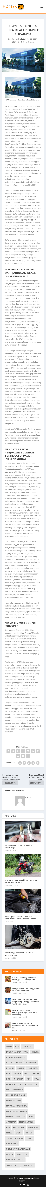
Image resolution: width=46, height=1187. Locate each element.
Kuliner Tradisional (15, 1095)
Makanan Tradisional (16, 1106)
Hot (24, 1030)
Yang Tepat (28, 1165)
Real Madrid (19, 1127)
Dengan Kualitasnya (16, 1057)
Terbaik (28, 1133)
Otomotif (15, 42)
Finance (17, 1073)
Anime (9, 1046)
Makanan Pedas (13, 1100)
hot (8, 1079)
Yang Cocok (21, 1154)
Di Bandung (31, 1063)
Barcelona (27, 1046)
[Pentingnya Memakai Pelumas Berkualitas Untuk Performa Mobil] (23, 901)
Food (24, 993)
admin (22, 39)
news (30, 1116)
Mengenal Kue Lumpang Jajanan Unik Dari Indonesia (26, 989)
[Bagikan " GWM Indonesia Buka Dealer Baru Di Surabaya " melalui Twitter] (13, 751)
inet (28, 1079)
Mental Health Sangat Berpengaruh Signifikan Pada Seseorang (24, 1012)
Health (25, 982)
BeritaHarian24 (26, 1178)
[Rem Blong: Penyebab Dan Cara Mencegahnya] (23, 937)
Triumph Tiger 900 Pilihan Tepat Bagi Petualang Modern (22, 881)
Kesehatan (11, 1084)
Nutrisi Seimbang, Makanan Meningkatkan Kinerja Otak (24, 978)
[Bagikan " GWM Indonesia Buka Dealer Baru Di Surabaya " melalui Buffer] (37, 751)
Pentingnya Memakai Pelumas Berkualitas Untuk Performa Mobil (20, 917)
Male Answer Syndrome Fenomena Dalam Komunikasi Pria (25, 1025)
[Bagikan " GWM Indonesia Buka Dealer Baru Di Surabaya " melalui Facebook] (8, 751)
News (24, 1004)
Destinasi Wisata (14, 1063)
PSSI (8, 1127)
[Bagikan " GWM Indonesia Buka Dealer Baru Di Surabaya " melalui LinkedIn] (32, 751)
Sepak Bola (33, 1127)
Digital (20, 1068)
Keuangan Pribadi (14, 1089)
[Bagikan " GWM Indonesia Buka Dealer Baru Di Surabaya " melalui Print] (28, 756)
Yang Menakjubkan (15, 1160)
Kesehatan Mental (29, 1084)
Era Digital (33, 1068)
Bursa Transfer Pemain (17, 1052)
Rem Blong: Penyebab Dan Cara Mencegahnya (19, 954)
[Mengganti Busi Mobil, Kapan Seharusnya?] (23, 831)
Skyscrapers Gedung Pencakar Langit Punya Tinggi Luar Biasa (25, 1000)
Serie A (9, 1133)
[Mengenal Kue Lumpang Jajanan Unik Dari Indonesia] (8, 990)
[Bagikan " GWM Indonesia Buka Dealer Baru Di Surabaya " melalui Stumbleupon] (18, 756)
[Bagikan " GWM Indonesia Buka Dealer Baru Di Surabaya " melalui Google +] (18, 751)
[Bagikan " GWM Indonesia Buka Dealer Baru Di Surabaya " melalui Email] (23, 756)
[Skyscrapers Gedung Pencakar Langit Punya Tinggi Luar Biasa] (8, 1001)
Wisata (9, 1154)
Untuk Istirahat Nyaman (18, 1149)
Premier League (26, 1122)
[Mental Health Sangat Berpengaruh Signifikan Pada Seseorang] (8, 1012)
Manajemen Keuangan (16, 1111)
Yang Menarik (12, 1165)
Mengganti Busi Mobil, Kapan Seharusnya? (18, 846)
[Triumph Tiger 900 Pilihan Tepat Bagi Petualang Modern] (23, 865)
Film (8, 1073)
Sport (19, 1133)
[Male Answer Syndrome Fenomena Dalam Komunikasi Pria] (8, 1025)
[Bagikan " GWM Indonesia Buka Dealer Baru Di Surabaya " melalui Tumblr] (23, 751)
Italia (36, 1079)
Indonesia (18, 1079)
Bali (17, 1046)
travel (29, 1138)
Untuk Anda (12, 1143)
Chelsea (35, 1052)
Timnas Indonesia (14, 1138)
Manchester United (15, 1116)
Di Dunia (10, 1068)
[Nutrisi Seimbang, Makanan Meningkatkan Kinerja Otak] (8, 979)
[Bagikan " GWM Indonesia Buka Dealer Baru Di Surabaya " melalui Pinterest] (28, 751)
